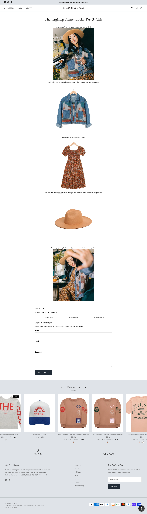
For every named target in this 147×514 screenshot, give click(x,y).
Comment (38, 352)
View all (73, 390)
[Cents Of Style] (73, 8)
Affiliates (78, 472)
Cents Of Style (14, 504)
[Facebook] (5, 2)
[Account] (131, 8)
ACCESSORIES (9, 8)
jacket (67, 137)
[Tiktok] (11, 2)
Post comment (43, 372)
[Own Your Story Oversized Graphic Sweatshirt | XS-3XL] (73, 413)
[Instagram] (8, 2)
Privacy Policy (79, 485)
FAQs (77, 468)
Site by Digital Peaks (11, 507)
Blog (76, 475)
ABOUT (28, 8)
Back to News (73, 317)
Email (37, 341)
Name (37, 330)
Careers (77, 479)
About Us (78, 465)
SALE (20, 8)
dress (60, 192)
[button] (141, 508)
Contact (77, 482)
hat (72, 248)
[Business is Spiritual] (39, 413)
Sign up (114, 486)
